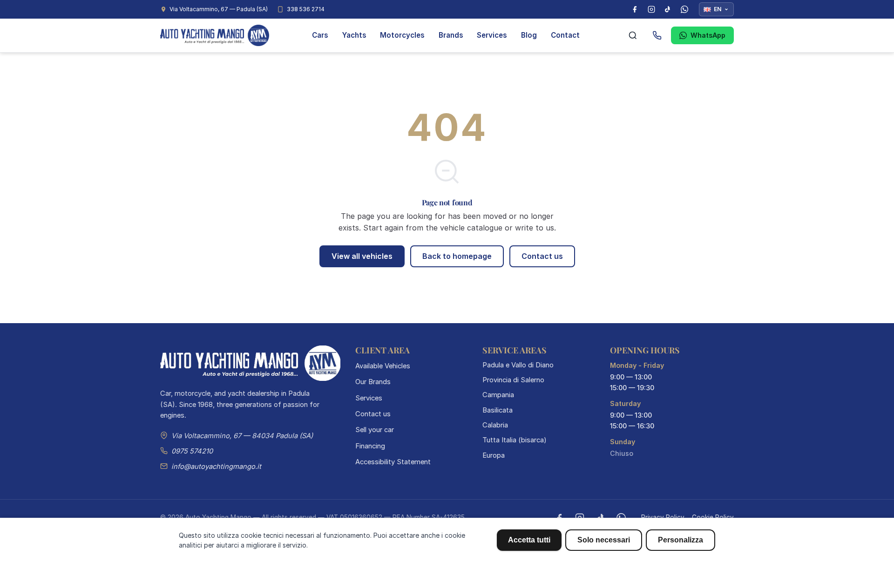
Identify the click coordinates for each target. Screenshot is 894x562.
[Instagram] (651, 9)
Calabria (495, 425)
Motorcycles (402, 35)
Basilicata (497, 410)
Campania (498, 395)
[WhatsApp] (684, 9)
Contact (565, 35)
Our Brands (373, 382)
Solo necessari (603, 540)
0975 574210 (192, 451)
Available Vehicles (382, 366)
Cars (320, 35)
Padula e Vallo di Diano (518, 365)
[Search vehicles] (633, 35)
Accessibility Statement (393, 462)
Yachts (354, 35)
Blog (529, 35)
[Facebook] (635, 9)
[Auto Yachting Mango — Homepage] (214, 35)
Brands (451, 35)
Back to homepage (457, 256)
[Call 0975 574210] (657, 35)
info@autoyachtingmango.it (216, 466)
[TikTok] (668, 9)
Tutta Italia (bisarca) (514, 440)
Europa (493, 455)
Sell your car (374, 430)
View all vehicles (362, 256)
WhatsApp (708, 35)
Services (492, 35)
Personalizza (680, 540)
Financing (370, 446)
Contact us (542, 256)
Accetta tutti (529, 540)
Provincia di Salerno (513, 380)
